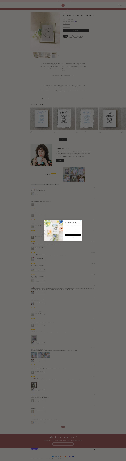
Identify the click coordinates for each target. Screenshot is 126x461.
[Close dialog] (81, 220)
